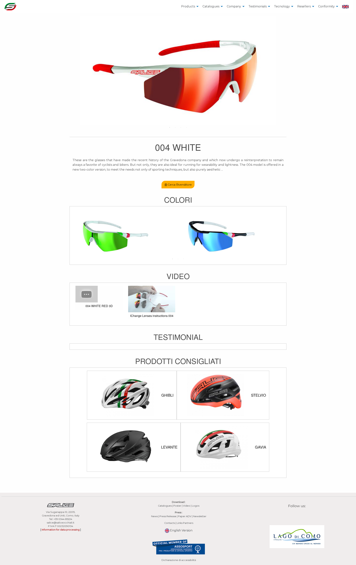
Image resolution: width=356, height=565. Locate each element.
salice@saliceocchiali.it (60, 522)
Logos (195, 505)
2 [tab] (175, 127)
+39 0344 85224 (63, 519)
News (154, 516)
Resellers (304, 6)
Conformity (326, 6)
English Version (180, 530)
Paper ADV (184, 516)
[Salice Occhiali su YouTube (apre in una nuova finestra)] (299, 514)
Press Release (167, 516)
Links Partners (185, 523)
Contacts (169, 523)
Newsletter (199, 516)
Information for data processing (61, 529)
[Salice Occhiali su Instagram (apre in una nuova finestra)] (294, 514)
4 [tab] (186, 127)
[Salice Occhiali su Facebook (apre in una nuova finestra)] (289, 514)
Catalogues (210, 6)
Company (234, 6)
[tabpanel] (178, 70)
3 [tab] (181, 127)
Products (188, 6)
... (222, 169)
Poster (177, 505)
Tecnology (282, 6)
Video (187, 505)
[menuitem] (189, 6)
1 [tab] (170, 127)
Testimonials (257, 6)
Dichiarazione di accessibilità (178, 560)
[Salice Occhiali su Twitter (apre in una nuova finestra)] (304, 514)
